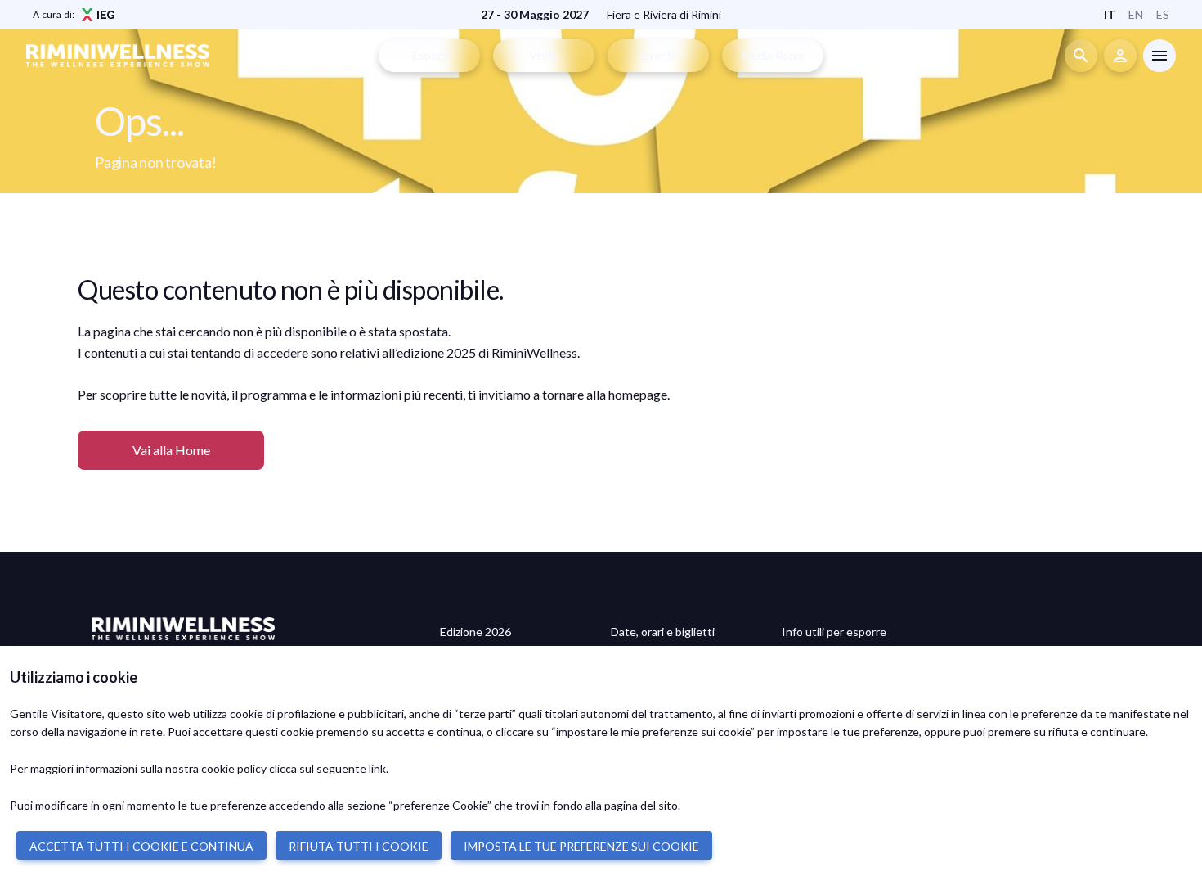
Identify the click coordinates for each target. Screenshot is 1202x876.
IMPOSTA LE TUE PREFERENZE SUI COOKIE (581, 846)
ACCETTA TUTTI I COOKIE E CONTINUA (141, 846)
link (377, 768)
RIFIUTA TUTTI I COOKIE (358, 846)
